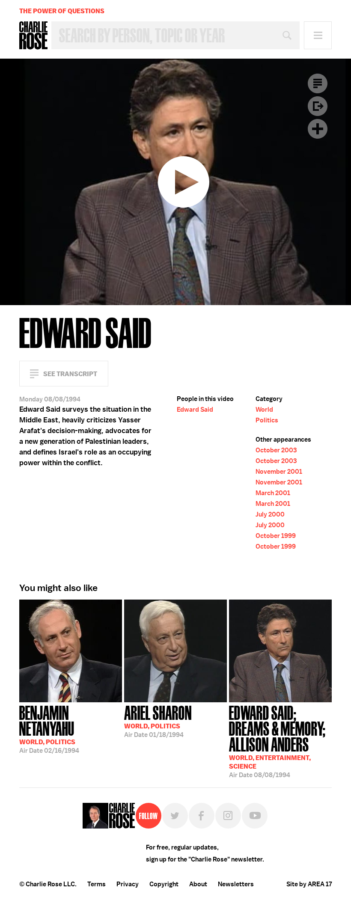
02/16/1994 (49, 728)
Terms (96, 884)
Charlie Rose (33, 35)
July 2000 (270, 514)
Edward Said (195, 409)
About (198, 884)
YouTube (255, 816)
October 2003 (276, 450)
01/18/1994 (158, 720)
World (264, 409)
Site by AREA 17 (309, 884)
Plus (317, 129)
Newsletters (236, 884)
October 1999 (276, 536)
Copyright (163, 884)
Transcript (317, 83)
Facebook (201, 816)
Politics (267, 420)
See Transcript (70, 374)
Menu (318, 35)
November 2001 (279, 471)
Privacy (127, 884)
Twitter (175, 816)
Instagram (228, 816)
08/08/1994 (277, 740)
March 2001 (273, 493)
